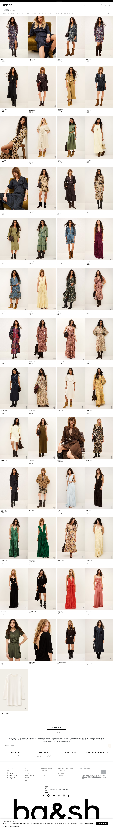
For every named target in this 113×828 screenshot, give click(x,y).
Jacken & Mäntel (28, 773)
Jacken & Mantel (12, 13)
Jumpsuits (57, 13)
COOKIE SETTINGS (88, 823)
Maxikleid (27, 780)
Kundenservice (10, 768)
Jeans (26, 778)
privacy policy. (15, 826)
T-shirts (68, 13)
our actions (44, 770)
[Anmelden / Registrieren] (105, 5)
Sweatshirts (63, 13)
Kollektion (7, 745)
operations (43, 775)
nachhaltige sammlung (46, 768)
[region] (56, 823)
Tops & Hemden (20, 13)
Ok (103, 772)
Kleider (4, 13)
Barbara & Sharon (62, 770)
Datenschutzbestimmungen (92, 775)
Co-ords (73, 13)
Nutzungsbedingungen (12, 775)
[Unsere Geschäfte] (101, 5)
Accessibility (9, 778)
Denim (39, 13)
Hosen (51, 13)
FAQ (8, 770)
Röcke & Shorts (45, 13)
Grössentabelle (10, 773)
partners (43, 772)
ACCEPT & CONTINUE (101, 823)
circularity (43, 773)
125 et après (61, 772)
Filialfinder (60, 775)
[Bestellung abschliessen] (109, 5)
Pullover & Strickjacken (30, 775)
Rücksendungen (10, 772)
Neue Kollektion (61, 773)
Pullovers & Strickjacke (31, 13)
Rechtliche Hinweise (11, 777)
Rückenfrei (27, 777)
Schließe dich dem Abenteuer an (65, 768)
